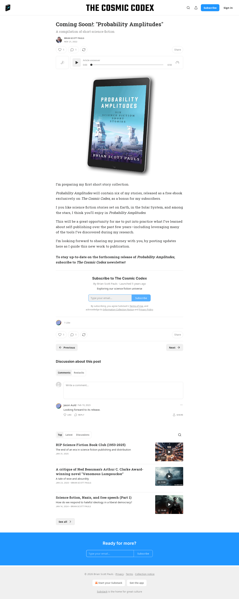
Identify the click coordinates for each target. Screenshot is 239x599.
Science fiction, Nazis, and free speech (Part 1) (93, 497)
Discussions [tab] (82, 434)
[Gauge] (177, 62)
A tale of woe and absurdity (72, 478)
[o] (169, 451)
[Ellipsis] (181, 405)
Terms (129, 574)
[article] (119, 452)
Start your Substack (110, 582)
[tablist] (71, 372)
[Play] (76, 62)
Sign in (228, 7)
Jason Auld (70, 405)
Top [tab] (60, 434)
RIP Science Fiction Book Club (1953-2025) (90, 445)
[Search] (188, 7)
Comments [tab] (64, 372)
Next (172, 347)
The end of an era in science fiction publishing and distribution (93, 449)
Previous (69, 347)
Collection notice (144, 574)
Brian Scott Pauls (74, 38)
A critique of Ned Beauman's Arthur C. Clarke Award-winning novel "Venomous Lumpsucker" (99, 471)
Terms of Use (136, 306)
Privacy (119, 574)
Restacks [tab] (79, 372)
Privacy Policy (146, 309)
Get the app (137, 582)
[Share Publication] (195, 7)
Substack (102, 591)
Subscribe (210, 7)
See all (63, 521)
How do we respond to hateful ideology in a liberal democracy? (94, 502)
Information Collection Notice (118, 309)
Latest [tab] (69, 434)
